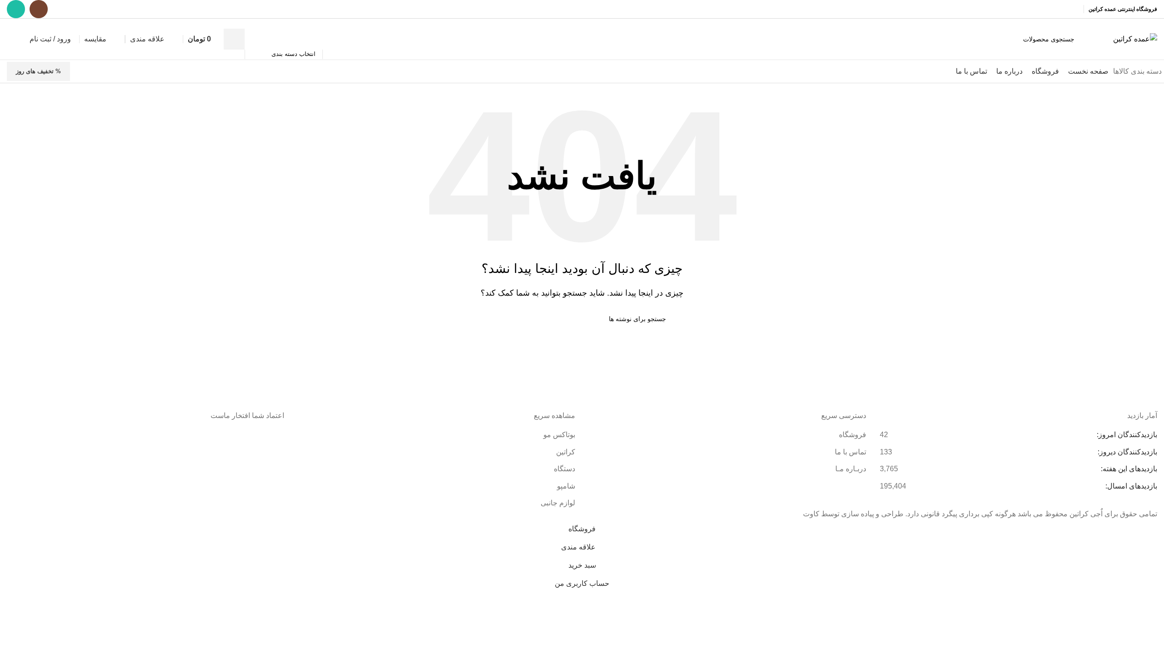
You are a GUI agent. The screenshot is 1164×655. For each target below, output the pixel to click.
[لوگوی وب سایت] (1135, 38)
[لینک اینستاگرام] (39, 9)
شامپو (566, 486)
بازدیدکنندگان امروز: (1126, 434)
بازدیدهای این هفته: (1128, 469)
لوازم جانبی (558, 503)
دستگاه (564, 469)
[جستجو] (234, 39)
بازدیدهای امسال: (1130, 486)
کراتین (565, 452)
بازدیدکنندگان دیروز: (1126, 452)
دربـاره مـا (850, 469)
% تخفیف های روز (38, 71)
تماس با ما (850, 452)
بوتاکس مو (558, 434)
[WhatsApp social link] (16, 9)
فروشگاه (852, 434)
